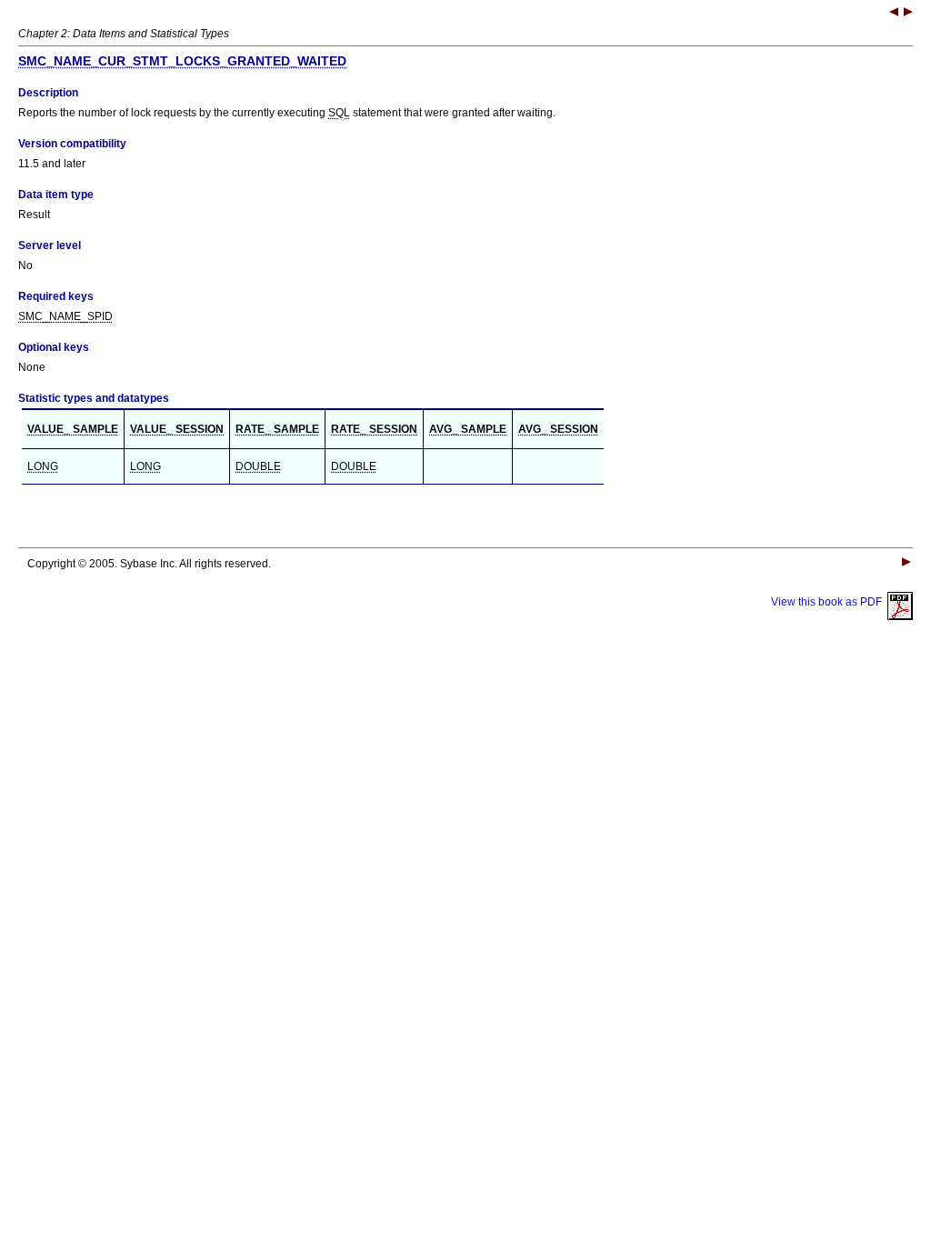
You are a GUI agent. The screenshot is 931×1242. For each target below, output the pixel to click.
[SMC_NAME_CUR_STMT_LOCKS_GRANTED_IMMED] (893, 13)
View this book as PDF (829, 602)
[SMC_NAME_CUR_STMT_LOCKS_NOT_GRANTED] (908, 13)
